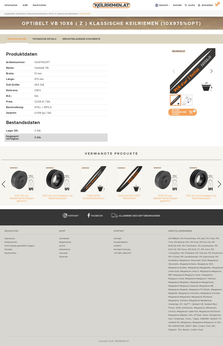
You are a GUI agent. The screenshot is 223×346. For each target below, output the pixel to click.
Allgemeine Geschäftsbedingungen (139, 216)
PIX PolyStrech (215, 253)
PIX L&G (201, 239)
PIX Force (182, 250)
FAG (208, 326)
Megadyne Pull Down (209, 312)
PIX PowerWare (188, 239)
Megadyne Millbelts (178, 315)
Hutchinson (187, 308)
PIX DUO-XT (194, 250)
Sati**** (187, 304)
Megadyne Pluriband (201, 297)
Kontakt (177, 5)
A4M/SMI (204, 319)
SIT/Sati (197, 315)
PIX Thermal (201, 253)
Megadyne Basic (188, 264)
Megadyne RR (206, 286)
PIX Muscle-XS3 (181, 242)
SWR (178, 308)
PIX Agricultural (206, 257)
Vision (188, 319)
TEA (180, 330)
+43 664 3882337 (122, 253)
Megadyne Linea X (189, 271)
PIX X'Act (205, 250)
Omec (205, 315)
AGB (25, 5)
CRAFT (188, 326)
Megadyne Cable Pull (187, 312)
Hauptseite (9, 14)
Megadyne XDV (205, 264)
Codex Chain (197, 330)
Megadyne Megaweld (179, 297)
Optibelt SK (173, 323)
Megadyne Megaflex (178, 282)
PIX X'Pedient (187, 253)
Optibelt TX (215, 319)
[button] (211, 71)
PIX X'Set (210, 239)
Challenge (173, 304)
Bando (186, 330)
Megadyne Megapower (202, 282)
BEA (195, 326)
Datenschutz (11, 242)
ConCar (172, 312)
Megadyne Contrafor (188, 293)
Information (11, 5)
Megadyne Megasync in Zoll (207, 323)
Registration (65, 242)
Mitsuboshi (211, 308)
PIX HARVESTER (176, 326)
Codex (201, 326)
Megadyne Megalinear (200, 301)
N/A (191, 315)
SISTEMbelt (173, 239)
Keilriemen (21, 14)
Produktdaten (17, 39)
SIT (181, 304)
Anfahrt (117, 246)
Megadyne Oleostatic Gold (192, 260)
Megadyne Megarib (178, 290)
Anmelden (64, 239)
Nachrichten (39, 5)
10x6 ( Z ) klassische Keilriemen (63, 14)
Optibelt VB (197, 304)
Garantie (63, 257)
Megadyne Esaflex (177, 268)
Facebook (97, 216)
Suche (62, 246)
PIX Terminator (189, 246)
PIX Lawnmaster (205, 246)
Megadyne (199, 308)
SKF (213, 326)
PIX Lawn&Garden (189, 257)
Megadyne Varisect (178, 301)
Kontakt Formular (122, 250)
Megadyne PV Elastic (199, 290)
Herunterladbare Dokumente (81, 39)
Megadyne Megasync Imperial (183, 286)
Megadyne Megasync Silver (187, 275)
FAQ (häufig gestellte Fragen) (20, 246)
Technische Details (44, 39)
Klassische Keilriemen (37, 14)
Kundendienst (121, 242)
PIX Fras (194, 242)
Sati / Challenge (176, 319)
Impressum (10, 239)
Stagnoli (172, 330)
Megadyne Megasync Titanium (200, 279)
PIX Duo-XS (205, 242)
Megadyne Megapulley (199, 268)
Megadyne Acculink (210, 293)
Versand (63, 253)
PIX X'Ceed (173, 257)
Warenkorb (64, 250)
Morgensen (215, 315)
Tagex (196, 319)
